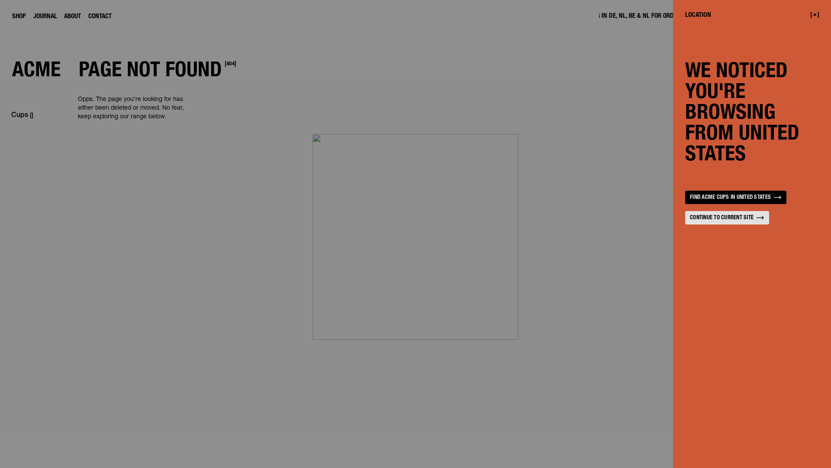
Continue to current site (722, 218)
